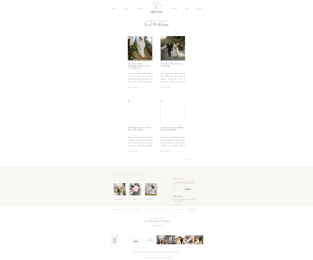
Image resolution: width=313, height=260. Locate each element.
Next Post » (189, 159)
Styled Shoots (162, 21)
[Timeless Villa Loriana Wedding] (173, 48)
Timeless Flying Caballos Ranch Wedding (172, 128)
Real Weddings (150, 21)
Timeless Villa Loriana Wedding (171, 64)
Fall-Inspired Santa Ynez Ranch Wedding (139, 128)
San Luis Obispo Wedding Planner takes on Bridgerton (139, 65)
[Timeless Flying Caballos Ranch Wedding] (173, 112)
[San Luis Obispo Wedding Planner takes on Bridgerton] (140, 48)
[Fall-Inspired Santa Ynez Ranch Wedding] (140, 112)
